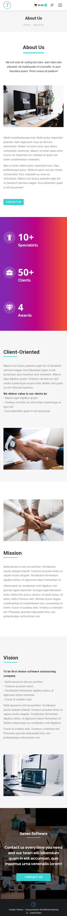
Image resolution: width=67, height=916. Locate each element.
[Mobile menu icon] (60, 5)
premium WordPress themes (44, 909)
